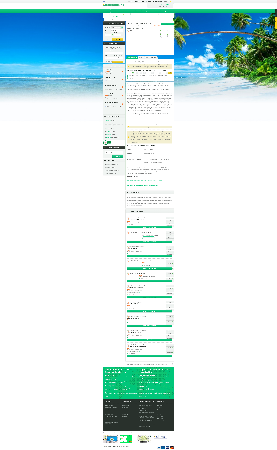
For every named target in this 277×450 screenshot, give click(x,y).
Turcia (110, 128)
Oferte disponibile (166, 24)
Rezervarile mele (157, 1)
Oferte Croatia (125, 414)
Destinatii (121, 11)
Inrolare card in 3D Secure (145, 426)
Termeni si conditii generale (111, 407)
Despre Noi (129, 1)
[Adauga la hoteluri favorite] (128, 31)
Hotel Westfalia (146, 261)
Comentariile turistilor (112, 164)
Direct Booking (113, 5)
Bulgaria (110, 123)
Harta (146, 57)
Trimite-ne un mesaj (109, 412)
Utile (141, 11)
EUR (165, 1)
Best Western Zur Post (110, 85)
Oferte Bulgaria (125, 405)
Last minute (159, 407)
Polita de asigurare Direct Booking (112, 420)
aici (162, 127)
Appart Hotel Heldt (132, 304)
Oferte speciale (160, 409)
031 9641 (165, 4)
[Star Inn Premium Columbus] (163, 31)
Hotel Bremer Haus (132, 248)
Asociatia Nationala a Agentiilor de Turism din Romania (146, 413)
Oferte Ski (159, 414)
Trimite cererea (117, 62)
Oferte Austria (125, 416)
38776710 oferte (108, 40)
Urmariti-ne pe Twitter (109, 428)
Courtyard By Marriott (110, 93)
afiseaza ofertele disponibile (149, 227)
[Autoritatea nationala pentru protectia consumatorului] (161, 438)
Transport (148, 70)
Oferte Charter (160, 416)
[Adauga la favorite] (122, 71)
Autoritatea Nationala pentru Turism (147, 424)
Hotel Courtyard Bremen (134, 332)
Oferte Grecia (125, 407)
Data (106, 32)
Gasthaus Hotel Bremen (134, 318)
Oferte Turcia (125, 409)
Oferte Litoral (159, 412)
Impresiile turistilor (161, 420)
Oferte (169, 218)
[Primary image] (169, 32)
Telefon (118, 55)
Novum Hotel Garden (110, 77)
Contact (108, 14)
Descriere (141, 57)
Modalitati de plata (111, 173)
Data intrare (130, 70)
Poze (169, 223)
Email (106, 55)
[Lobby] (169, 30)
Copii (143, 70)
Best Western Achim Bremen (135, 288)
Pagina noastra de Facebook (111, 425)
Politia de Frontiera (143, 410)
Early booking (159, 405)
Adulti (139, 70)
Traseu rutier (153, 57)
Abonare (117, 156)
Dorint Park (108, 69)
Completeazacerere (108, 62)
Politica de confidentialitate (110, 409)
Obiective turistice (132, 11)
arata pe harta (157, 25)
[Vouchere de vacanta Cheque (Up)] (110, 442)
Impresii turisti (149, 11)
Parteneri (158, 11)
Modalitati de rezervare (112, 170)
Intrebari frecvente (111, 167)
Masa (155, 70)
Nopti (135, 70)
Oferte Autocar (160, 418)
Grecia (110, 126)
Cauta (170, 72)
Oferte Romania (125, 412)
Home (107, 11)
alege (122, 27)
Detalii (169, 220)
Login (149, 1)
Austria (110, 134)
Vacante (114, 11)
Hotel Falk (142, 273)
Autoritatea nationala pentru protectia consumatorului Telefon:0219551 (145, 407)
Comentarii (169, 225)
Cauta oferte (117, 39)
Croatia (110, 131)
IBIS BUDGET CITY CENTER (111, 102)
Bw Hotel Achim (146, 232)
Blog (165, 11)
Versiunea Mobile (125, 446)
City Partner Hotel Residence (135, 220)
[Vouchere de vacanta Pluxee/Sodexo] (126, 442)
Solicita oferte (140, 1)
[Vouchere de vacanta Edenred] (144, 442)
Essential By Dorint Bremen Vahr (136, 346)
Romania (110, 120)
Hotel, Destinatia (109, 50)
